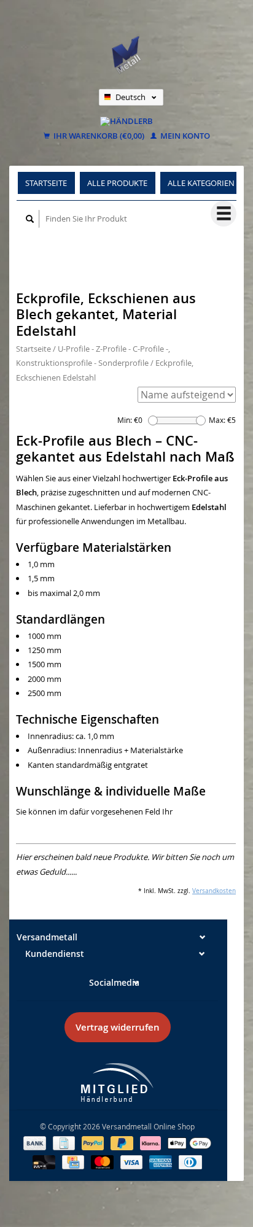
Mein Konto (184, 136)
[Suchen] (30, 219)
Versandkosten (214, 890)
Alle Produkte (117, 182)
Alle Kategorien (201, 182)
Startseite (46, 182)
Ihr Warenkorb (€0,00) (98, 136)
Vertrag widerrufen (118, 1027)
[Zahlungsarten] (35, 1142)
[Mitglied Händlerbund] (117, 1082)
